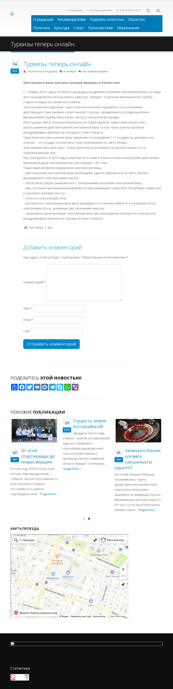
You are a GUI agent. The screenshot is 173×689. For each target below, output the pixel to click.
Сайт (26, 331)
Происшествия (100, 28)
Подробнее (48, 494)
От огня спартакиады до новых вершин (38, 456)
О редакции (74, 10)
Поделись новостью (107, 19)
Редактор (51, 71)
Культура (61, 28)
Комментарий (34, 282)
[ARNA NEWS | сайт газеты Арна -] (21, 19)
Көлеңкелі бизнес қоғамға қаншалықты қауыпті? (138, 459)
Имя (27, 308)
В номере (70, 71)
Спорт (79, 28)
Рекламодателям (100, 10)
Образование (128, 28)
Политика (41, 28)
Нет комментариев (95, 71)
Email (28, 320)
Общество (136, 19)
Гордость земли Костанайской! (89, 423)
